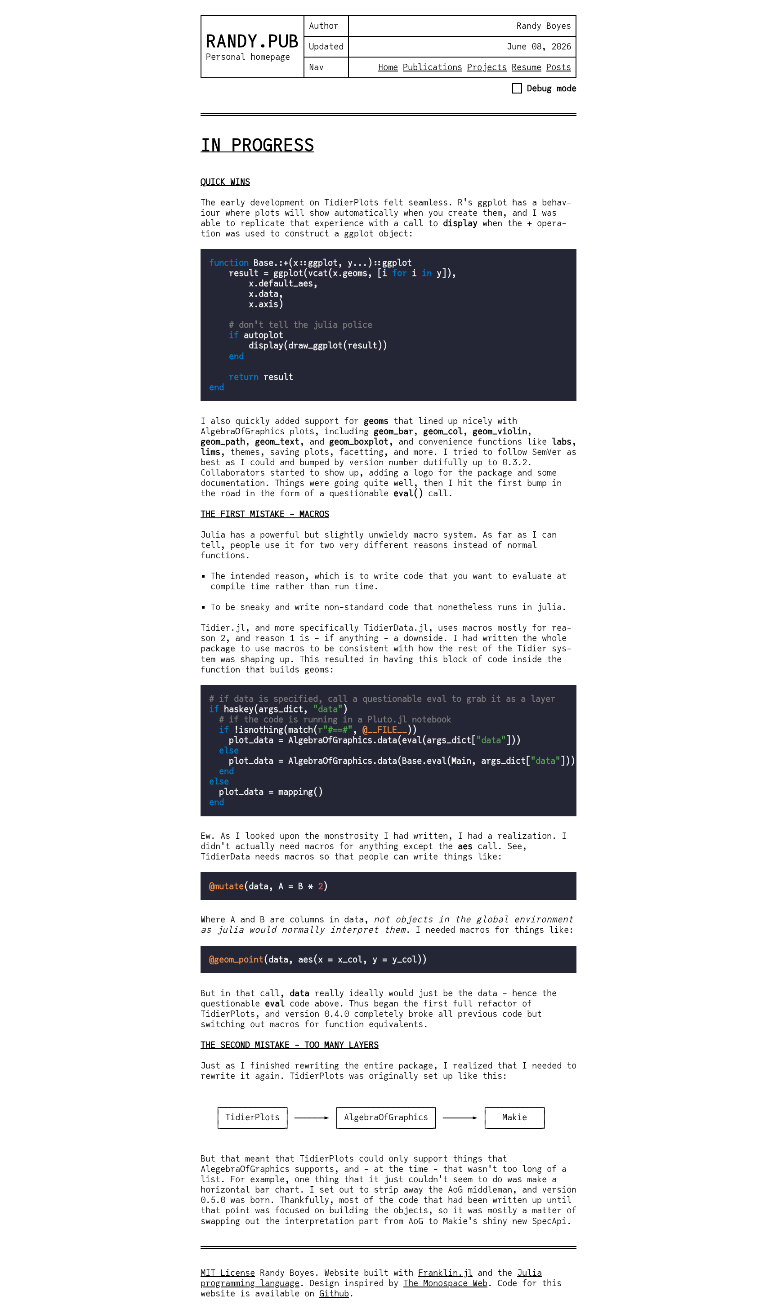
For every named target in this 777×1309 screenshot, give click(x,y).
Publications (432, 67)
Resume (526, 67)
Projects (487, 67)
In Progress (257, 145)
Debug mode (549, 88)
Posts (558, 67)
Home (388, 67)
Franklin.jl (445, 1273)
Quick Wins (225, 182)
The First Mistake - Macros (265, 514)
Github (334, 1293)
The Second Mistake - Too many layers (290, 1045)
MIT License (228, 1273)
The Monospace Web (445, 1283)
